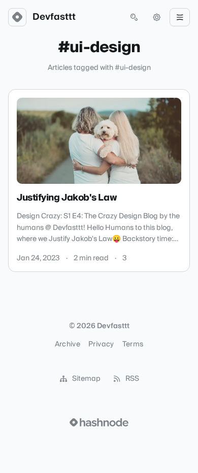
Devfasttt (54, 17)
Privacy (101, 344)
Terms (133, 344)
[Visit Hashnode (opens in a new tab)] (99, 422)
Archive (67, 344)
